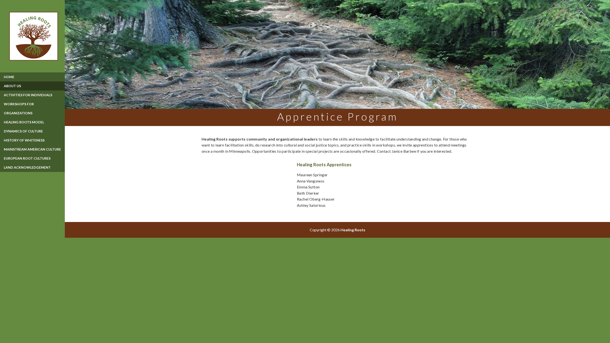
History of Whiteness (24, 140)
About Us (12, 86)
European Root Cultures (27, 158)
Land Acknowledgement (27, 167)
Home (9, 77)
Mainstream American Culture (32, 149)
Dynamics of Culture (23, 131)
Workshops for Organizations (19, 108)
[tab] (32, 86)
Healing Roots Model (24, 122)
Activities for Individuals (28, 95)
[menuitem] (32, 76)
